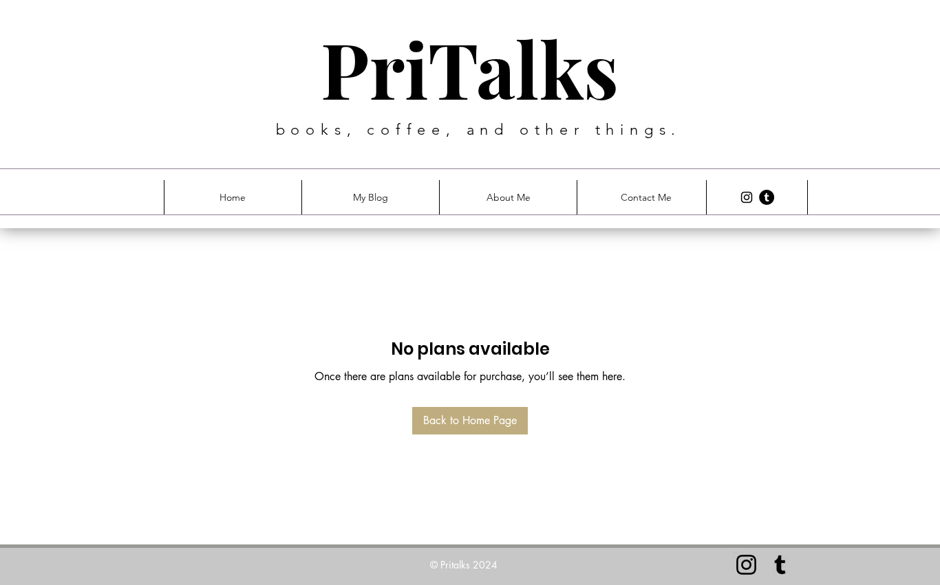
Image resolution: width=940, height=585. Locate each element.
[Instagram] (746, 197)
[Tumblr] (766, 197)
